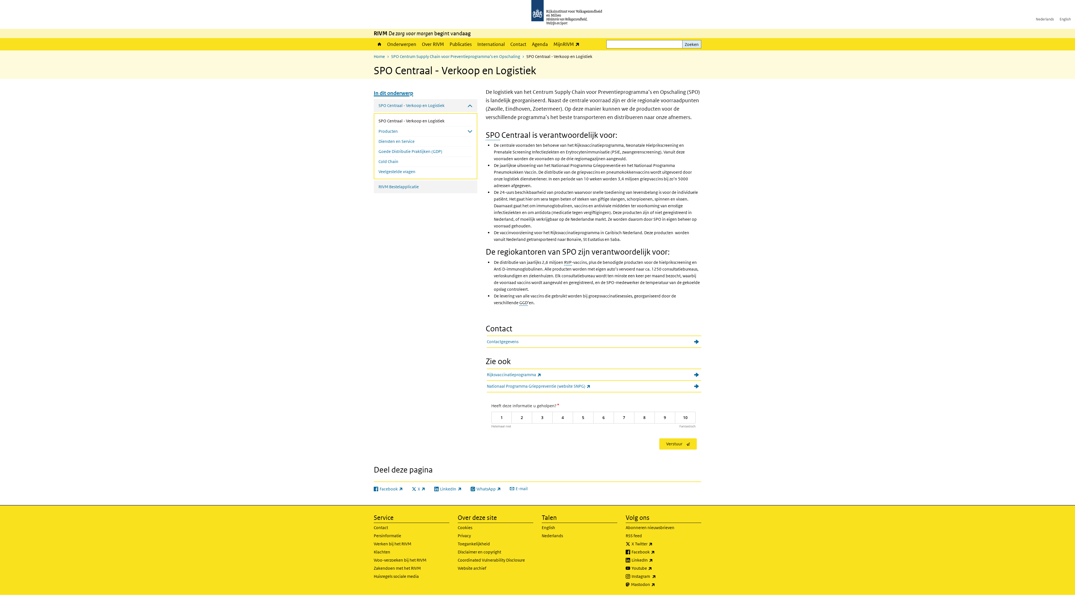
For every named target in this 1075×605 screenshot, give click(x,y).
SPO (493, 135)
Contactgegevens (502, 341)
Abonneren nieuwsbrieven (650, 527)
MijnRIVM (567, 44)
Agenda (540, 44)
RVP (568, 262)
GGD (523, 302)
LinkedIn (654, 560)
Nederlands (1045, 19)
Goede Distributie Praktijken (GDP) (410, 151)
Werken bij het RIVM (392, 543)
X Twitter (654, 543)
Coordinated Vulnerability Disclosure (491, 560)
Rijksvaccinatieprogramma (526, 374)
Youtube (654, 568)
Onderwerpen (401, 44)
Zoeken (692, 44)
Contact (518, 44)
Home (379, 44)
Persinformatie (387, 535)
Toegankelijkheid (474, 543)
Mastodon (655, 584)
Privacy (464, 535)
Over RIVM (433, 44)
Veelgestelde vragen (396, 171)
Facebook (655, 552)
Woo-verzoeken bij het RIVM (400, 560)
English (1065, 19)
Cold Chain (388, 161)
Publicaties (461, 44)
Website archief (472, 568)
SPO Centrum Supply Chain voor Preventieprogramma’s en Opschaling (455, 56)
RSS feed (634, 535)
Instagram (656, 576)
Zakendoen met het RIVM (397, 568)
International (491, 44)
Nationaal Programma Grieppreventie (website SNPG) (551, 386)
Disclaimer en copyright (479, 552)
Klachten (382, 552)
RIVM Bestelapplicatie (398, 186)
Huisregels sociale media (396, 576)
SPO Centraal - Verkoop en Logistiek (425, 121)
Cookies (465, 527)
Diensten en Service (396, 141)
